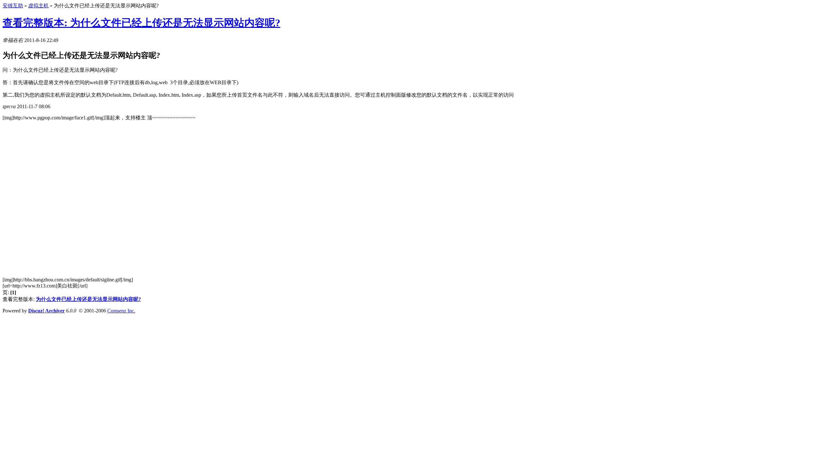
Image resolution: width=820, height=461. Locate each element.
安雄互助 (13, 5)
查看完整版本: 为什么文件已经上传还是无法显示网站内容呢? (141, 22)
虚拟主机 (38, 5)
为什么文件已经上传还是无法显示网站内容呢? (88, 299)
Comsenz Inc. (121, 310)
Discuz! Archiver (46, 310)
